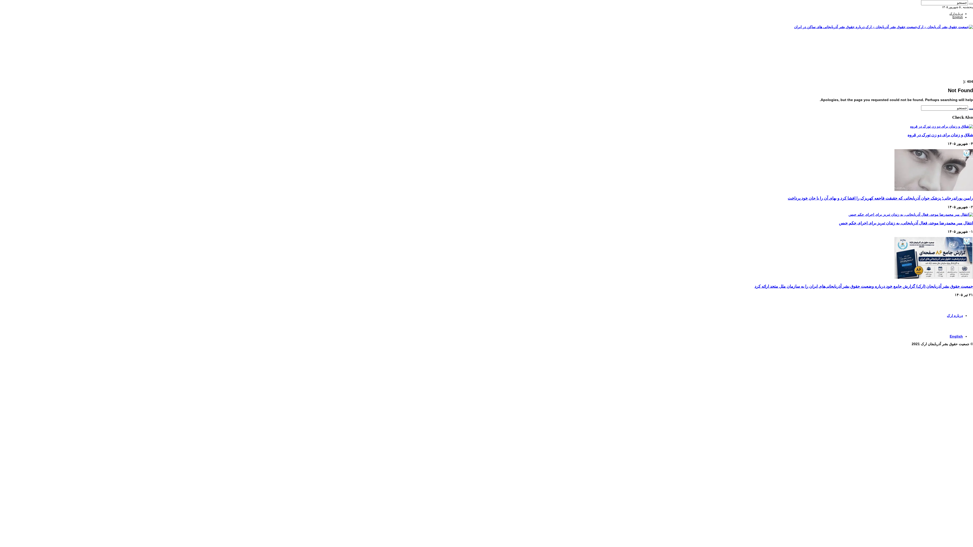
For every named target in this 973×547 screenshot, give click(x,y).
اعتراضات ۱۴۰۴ (953, 74)
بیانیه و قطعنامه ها (951, 71)
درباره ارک (956, 13)
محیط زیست (955, 64)
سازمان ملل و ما (952, 60)
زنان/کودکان (955, 50)
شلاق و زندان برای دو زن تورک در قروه (940, 134)
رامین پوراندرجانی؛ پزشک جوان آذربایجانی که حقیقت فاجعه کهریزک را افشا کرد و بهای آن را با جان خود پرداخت (880, 198)
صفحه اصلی (955, 43)
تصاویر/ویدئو (955, 57)
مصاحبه (958, 67)
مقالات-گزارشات (952, 46)
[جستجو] (971, 4)
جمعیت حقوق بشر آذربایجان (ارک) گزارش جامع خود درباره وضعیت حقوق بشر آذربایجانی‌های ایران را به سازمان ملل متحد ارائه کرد (864, 286)
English (957, 17)
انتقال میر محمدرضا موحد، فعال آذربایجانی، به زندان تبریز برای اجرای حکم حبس (906, 223)
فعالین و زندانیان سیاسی (947, 53)
